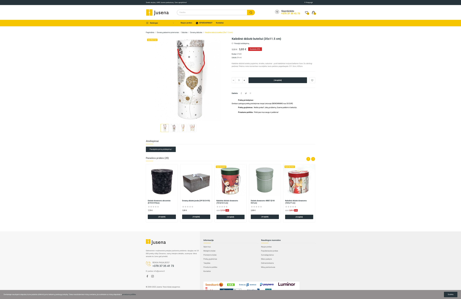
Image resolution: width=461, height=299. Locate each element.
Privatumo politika (210, 267)
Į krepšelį (278, 80)
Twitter (246, 93)
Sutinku (451, 294)
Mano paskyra (266, 259)
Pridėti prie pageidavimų (312, 80)
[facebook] (147, 276)
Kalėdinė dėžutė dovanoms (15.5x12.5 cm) (227, 202)
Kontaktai (207, 271)
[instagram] (152, 276)
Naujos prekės (266, 247)
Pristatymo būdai (209, 255)
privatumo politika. (129, 294)
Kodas (234, 54)
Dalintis (241, 93)
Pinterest (250, 93)
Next (223, 79)
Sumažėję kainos (267, 255)
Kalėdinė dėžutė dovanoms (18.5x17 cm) (296, 202)
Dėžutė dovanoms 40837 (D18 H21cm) (262, 202)
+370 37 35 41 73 (290, 13)
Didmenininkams (267, 263)
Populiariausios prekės (269, 251)
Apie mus (207, 247)
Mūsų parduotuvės (268, 267)
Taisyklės (206, 263)
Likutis (234, 57)
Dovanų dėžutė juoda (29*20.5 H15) (196, 201)
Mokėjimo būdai (209, 251)
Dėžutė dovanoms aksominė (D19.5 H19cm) (159, 202)
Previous (152, 79)
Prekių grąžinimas (210, 259)
